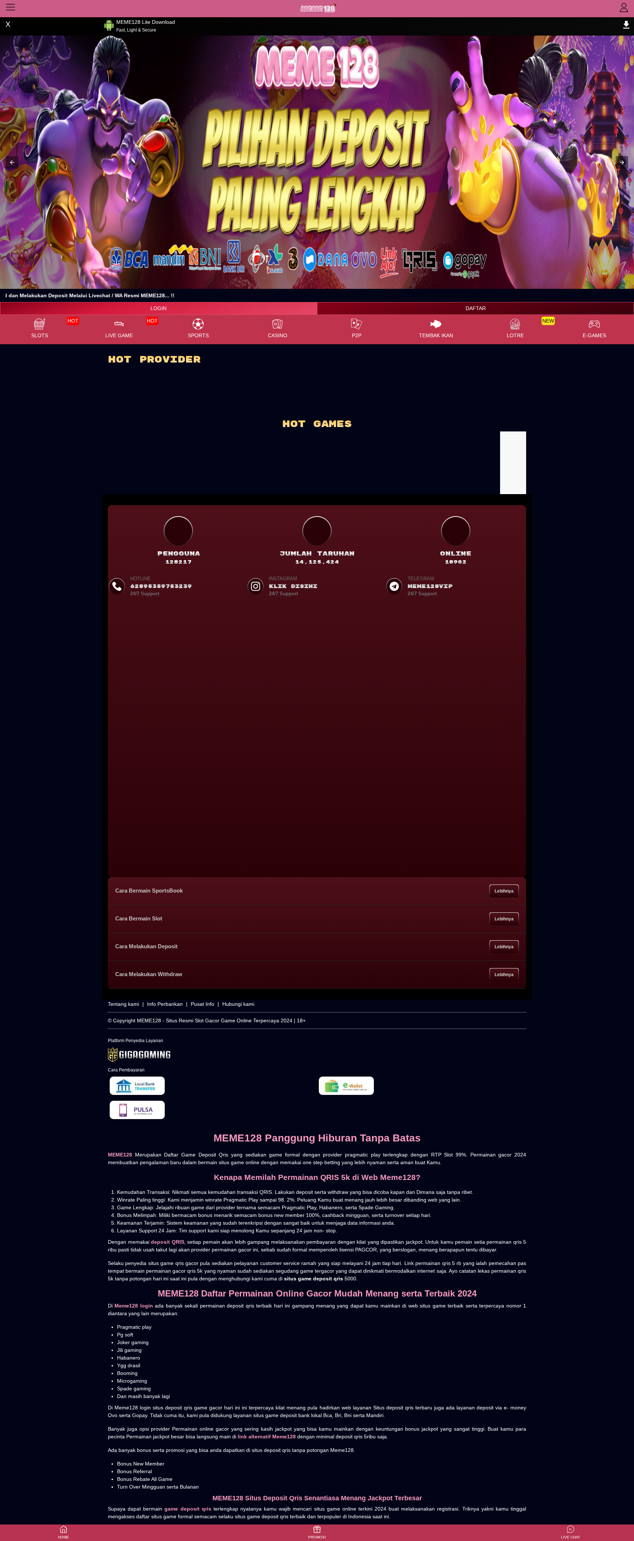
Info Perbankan (165, 1004)
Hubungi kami (238, 1004)
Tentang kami (123, 1004)
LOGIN (158, 308)
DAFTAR (476, 308)
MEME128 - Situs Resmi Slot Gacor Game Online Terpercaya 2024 (214, 1020)
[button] (12, 162)
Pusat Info (202, 1004)
